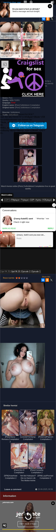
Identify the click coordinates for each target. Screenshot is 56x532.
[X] (52, 19)
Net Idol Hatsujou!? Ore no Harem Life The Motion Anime (28, 478)
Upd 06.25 (5, 271)
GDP (32, 200)
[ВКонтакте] (43, 19)
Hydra (38, 200)
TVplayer (25, 200)
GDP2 (7, 200)
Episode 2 (26, 271)
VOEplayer (47, 200)
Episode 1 (36, 271)
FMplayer (15, 200)
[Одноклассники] (48, 19)
